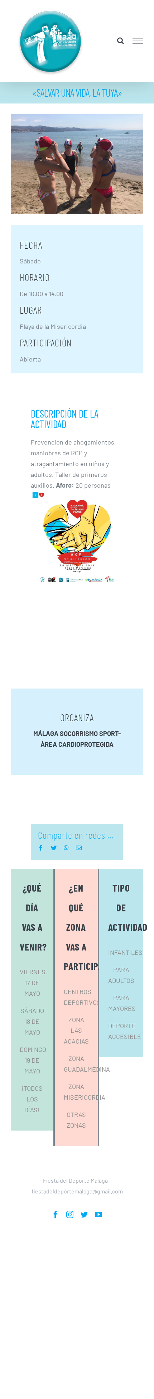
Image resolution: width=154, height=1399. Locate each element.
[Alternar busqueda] (120, 40)
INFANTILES (125, 952)
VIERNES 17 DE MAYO (32, 982)
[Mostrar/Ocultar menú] (138, 41)
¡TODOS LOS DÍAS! (32, 1099)
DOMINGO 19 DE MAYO (33, 1060)
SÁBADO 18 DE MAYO (32, 1021)
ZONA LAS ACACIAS (76, 1030)
